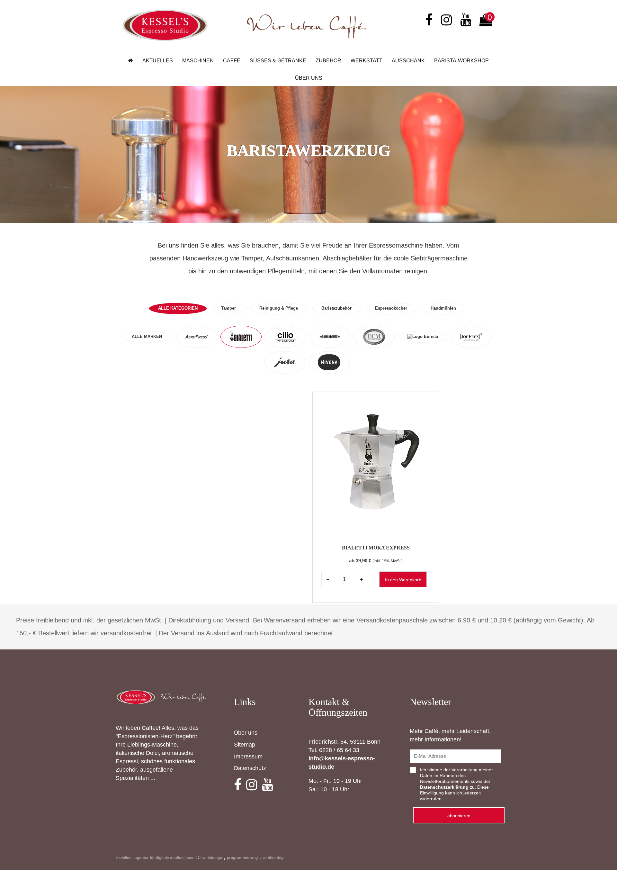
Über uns (308, 78)
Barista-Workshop (461, 60)
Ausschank (408, 60)
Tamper (228, 308)
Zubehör (328, 60)
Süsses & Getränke (278, 60)
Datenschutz (250, 768)
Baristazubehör (336, 308)
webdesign (212, 858)
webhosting (273, 858)
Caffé (231, 60)
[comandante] (329, 337)
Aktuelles (157, 60)
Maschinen (198, 60)
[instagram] (446, 20)
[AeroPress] (196, 337)
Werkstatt (366, 60)
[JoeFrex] (471, 337)
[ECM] (374, 337)
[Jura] (284, 362)
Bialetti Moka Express (376, 547)
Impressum (248, 756)
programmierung (242, 858)
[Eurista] (422, 337)
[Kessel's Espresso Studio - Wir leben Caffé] (244, 25)
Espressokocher (391, 308)
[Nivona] (329, 362)
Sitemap (244, 744)
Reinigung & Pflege (278, 308)
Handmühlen (443, 308)
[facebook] (428, 20)
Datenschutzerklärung (444, 787)
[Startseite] (130, 60)
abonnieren (458, 815)
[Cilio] (285, 337)
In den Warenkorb (403, 579)
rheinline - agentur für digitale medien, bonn (155, 858)
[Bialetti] (241, 337)
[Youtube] (465, 20)
